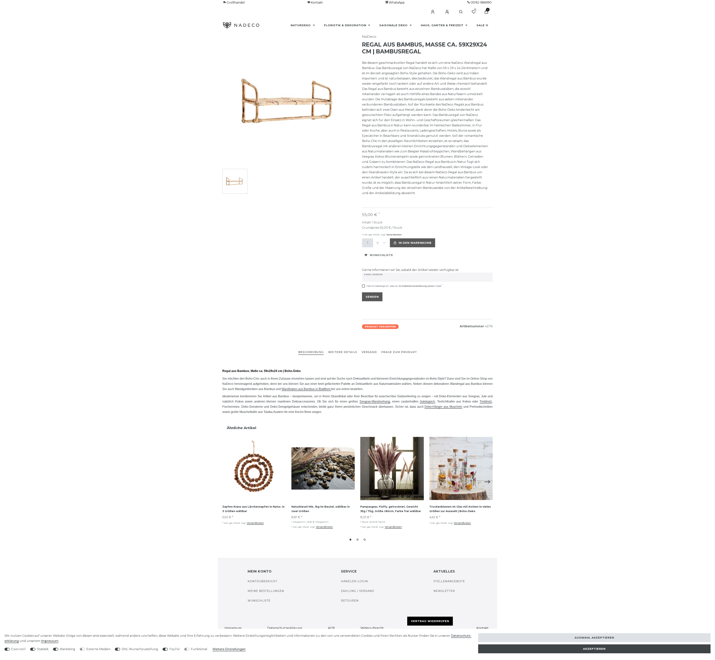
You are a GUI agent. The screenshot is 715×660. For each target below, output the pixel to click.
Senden (372, 296)
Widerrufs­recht (372, 628)
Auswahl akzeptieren (594, 637)
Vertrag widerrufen (430, 621)
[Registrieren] (448, 11)
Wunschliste (381, 255)
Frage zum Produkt (399, 352)
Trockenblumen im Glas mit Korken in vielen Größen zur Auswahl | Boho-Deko (460, 509)
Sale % (482, 25)
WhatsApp (396, 2)
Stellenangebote (449, 581)
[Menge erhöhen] (377, 242)
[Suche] (461, 12)
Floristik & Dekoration (345, 25)
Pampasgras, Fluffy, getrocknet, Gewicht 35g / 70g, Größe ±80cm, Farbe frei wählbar (390, 509)
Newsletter (444, 591)
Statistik (43, 649)
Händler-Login (354, 581)
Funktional (199, 649)
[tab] (311, 352)
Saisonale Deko (394, 25)
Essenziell (18, 649)
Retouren (350, 600)
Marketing (67, 649)
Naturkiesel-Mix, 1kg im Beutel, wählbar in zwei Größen (320, 509)
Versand (369, 352)
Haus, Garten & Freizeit (442, 25)
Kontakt (316, 2)
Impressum (233, 628)
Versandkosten (394, 234)
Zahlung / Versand (357, 591)
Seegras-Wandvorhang (375, 401)
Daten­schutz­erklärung (284, 628)
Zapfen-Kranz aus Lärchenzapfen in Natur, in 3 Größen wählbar (253, 509)
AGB (331, 628)
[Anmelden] (433, 11)
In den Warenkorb (415, 242)
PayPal (174, 649)
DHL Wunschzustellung (140, 649)
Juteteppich (427, 401)
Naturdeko (301, 25)
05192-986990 (481, 2)
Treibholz (486, 401)
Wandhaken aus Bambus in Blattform (306, 389)
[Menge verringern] (384, 242)
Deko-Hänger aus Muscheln (443, 406)
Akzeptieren (594, 649)
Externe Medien (98, 649)
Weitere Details (342, 352)
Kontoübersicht (262, 581)
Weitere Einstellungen (229, 649)
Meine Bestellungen (266, 591)
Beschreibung (311, 352)
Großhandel (235, 2)
